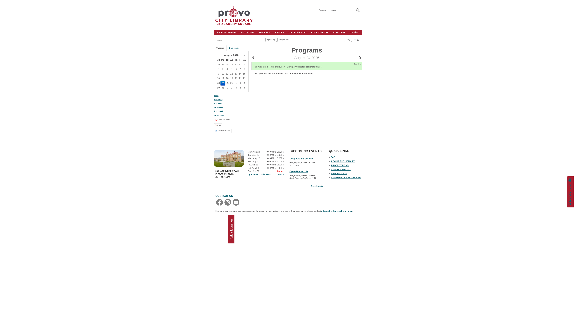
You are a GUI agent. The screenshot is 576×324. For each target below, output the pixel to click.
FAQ (333, 157)
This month (218, 111)
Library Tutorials (569, 190)
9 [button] (218, 73)
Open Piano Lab (299, 171)
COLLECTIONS (247, 32)
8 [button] (244, 69)
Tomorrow (218, 100)
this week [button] (266, 174)
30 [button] (236, 64)
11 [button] (227, 73)
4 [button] (227, 69)
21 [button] (240, 78)
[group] (231, 71)
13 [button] (236, 73)
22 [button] (244, 78)
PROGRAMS (264, 32)
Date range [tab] (234, 48)
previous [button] (253, 174)
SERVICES (279, 32)
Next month (219, 115)
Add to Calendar (223, 131)
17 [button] (223, 78)
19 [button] (231, 78)
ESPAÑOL (354, 32)
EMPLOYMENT (339, 173)
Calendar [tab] (220, 48)
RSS (219, 125)
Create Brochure (223, 120)
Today (348, 40)
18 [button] (227, 78)
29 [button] (231, 64)
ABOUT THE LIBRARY (227, 32)
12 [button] (231, 73)
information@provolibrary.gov (336, 211)
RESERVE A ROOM (319, 32)
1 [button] (244, 64)
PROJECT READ (340, 165)
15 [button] (244, 73)
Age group (271, 40)
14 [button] (240, 73)
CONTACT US (224, 195)
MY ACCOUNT (339, 32)
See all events (317, 186)
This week (218, 103)
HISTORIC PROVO (341, 169)
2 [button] (218, 69)
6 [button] (236, 69)
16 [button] (218, 78)
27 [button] (223, 64)
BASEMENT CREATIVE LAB (346, 177)
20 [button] (236, 78)
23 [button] (218, 83)
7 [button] (240, 69)
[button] (355, 40)
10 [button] (223, 73)
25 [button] (227, 83)
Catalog (322, 10)
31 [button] (240, 64)
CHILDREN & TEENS (298, 32)
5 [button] (231, 69)
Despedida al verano (301, 158)
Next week (218, 107)
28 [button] (227, 64)
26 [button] (218, 64)
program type (284, 40)
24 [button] (223, 83)
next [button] (280, 174)
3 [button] (223, 69)
